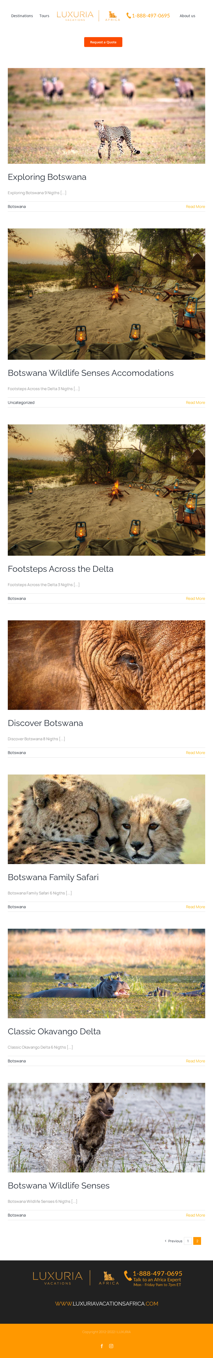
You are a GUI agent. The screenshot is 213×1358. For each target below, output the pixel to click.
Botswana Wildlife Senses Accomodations (91, 373)
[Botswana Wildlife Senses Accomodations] (106, 294)
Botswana (17, 206)
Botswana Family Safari (53, 877)
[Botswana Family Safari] (106, 819)
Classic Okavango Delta (54, 1031)
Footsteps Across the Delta (61, 569)
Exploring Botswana (47, 177)
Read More (195, 206)
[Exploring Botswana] (106, 116)
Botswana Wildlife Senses (59, 1185)
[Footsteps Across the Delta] (106, 490)
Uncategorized (21, 402)
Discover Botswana (45, 723)
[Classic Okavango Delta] (106, 973)
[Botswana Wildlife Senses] (106, 1127)
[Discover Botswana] (106, 665)
